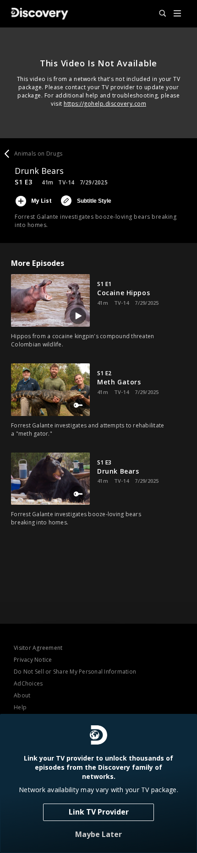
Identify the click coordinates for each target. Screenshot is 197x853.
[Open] (177, 14)
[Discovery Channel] (39, 14)
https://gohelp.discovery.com (105, 104)
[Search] (158, 14)
